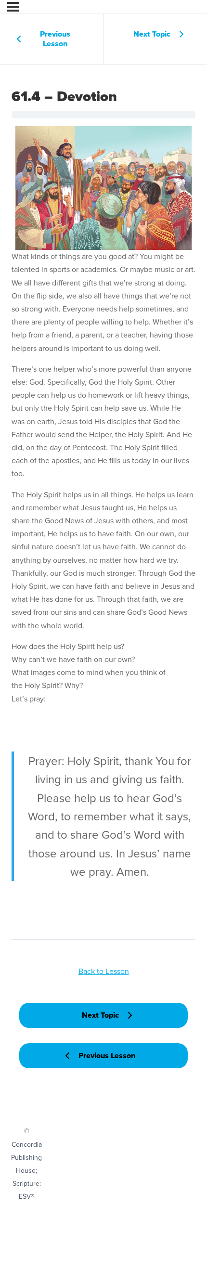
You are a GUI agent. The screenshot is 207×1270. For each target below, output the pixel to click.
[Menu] (13, 6)
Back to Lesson (103, 971)
